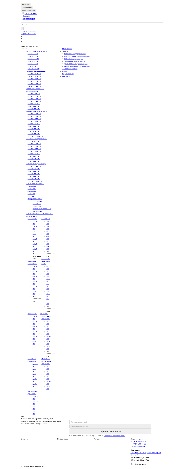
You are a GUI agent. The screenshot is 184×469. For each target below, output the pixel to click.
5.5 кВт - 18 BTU (34, 99)
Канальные (37, 201)
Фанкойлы (44, 314)
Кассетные (37, 204)
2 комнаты (32, 186)
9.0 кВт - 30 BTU (34, 121)
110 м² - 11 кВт (33, 69)
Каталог (97, 439)
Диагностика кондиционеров (75, 64)
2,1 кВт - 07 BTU (34, 76)
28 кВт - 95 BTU (34, 134)
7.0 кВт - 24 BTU (34, 101)
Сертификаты (68, 74)
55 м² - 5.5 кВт (33, 61)
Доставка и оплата (69, 69)
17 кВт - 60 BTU (34, 109)
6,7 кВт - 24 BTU (34, 86)
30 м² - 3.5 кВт (33, 59)
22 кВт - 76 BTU (34, 131)
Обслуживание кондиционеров (76, 56)
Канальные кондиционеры (36, 111)
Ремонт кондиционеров (73, 59)
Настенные (37, 211)
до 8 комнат (32, 196)
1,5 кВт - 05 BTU (34, 74)
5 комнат (31, 194)
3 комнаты (32, 189)
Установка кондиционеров (75, 54)
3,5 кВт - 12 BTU (34, 81)
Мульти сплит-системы (35, 184)
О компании (67, 49)
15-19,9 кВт (48, 293)
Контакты (66, 76)
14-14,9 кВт (48, 286)
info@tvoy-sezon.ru (138, 446)
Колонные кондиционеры (36, 164)
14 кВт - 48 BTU (34, 106)
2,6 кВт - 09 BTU (34, 79)
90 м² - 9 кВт (33, 66)
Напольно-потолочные (42, 209)
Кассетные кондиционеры (36, 139)
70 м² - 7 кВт (33, 64)
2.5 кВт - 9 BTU (34, 94)
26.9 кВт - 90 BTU (35, 181)
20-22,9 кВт (48, 301)
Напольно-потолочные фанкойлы (46, 361)
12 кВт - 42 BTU (34, 156)
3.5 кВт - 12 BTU (34, 96)
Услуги (65, 51)
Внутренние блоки (35, 199)
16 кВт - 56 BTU (34, 174)
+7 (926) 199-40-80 (28, 34)
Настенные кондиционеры (36, 51)
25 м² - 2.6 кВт (33, 56)
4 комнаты (32, 191)
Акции (64, 71)
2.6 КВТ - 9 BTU (34, 141)
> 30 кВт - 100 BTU (35, 136)
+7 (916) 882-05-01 (28, 31)
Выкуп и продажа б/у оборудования (79, 66)
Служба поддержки (138, 464)
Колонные (37, 206)
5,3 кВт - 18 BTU (34, 84)
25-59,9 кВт (34, 233)
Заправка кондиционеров (74, 61)
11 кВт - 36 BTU (34, 104)
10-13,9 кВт (48, 278)
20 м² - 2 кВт (33, 54)
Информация (62, 439)
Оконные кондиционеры (36, 71)
